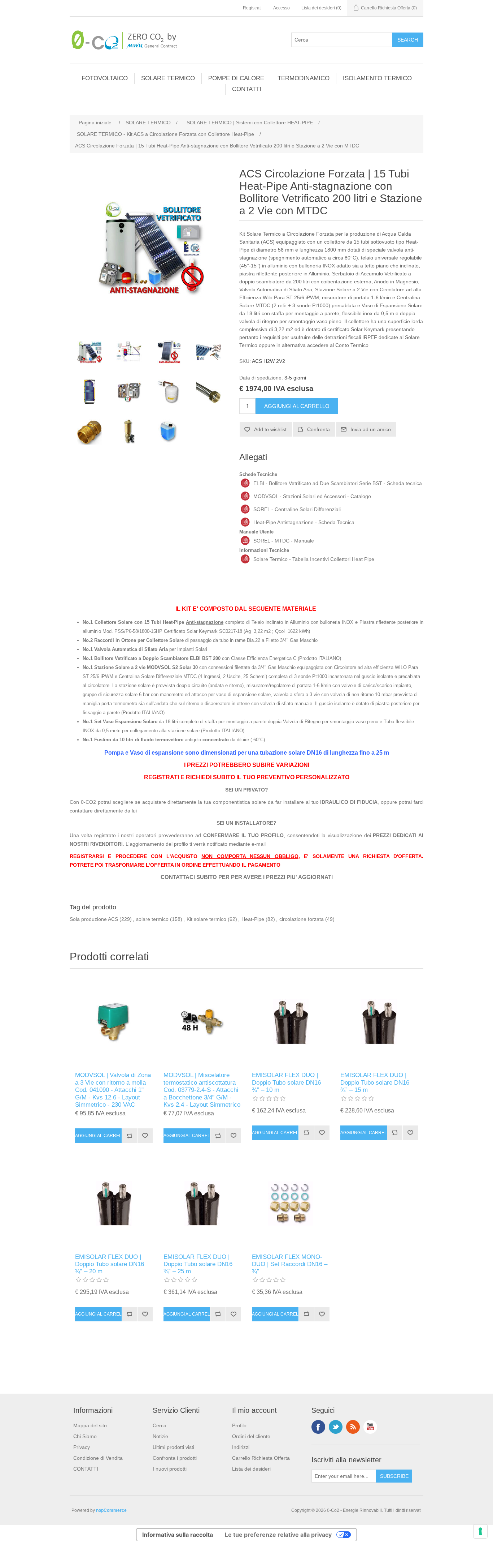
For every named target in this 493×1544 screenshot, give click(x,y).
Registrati (252, 7)
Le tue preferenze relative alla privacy (278, 1534)
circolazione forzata (301, 919)
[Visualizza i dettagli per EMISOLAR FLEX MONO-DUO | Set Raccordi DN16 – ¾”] (290, 1203)
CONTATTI (246, 89)
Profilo (239, 1425)
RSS (353, 1427)
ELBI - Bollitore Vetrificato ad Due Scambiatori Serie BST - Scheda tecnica (337, 483)
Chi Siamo (85, 1436)
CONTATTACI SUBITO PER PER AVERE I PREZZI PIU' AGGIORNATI (247, 877)
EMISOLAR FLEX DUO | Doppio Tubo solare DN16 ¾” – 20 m (109, 1264)
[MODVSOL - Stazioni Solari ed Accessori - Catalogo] (245, 496)
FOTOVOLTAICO (105, 78)
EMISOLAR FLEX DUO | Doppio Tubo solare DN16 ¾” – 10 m (286, 1082)
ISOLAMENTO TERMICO (377, 78)
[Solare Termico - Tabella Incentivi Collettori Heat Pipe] (245, 559)
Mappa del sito (90, 1425)
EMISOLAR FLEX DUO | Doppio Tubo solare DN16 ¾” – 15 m (374, 1082)
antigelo (156, 739)
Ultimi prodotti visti (173, 1447)
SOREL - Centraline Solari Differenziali (297, 509)
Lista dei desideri (251, 1469)
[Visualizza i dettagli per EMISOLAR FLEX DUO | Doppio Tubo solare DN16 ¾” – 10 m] (290, 1021)
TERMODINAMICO (304, 78)
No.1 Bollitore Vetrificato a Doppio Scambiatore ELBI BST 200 (152, 658)
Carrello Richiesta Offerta (261, 1458)
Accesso (281, 7)
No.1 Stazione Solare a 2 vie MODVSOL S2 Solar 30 (140, 667)
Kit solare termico (206, 919)
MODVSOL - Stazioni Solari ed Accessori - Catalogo (312, 496)
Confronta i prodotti (175, 1458)
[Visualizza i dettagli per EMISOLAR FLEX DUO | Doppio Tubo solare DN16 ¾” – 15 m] (379, 1021)
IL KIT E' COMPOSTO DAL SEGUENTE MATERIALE (245, 609)
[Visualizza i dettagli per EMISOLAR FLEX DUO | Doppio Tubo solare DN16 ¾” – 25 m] (202, 1203)
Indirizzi (240, 1447)
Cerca (159, 1425)
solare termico (152, 919)
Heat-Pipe (252, 919)
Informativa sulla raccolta (177, 1534)
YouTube (370, 1427)
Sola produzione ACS (94, 919)
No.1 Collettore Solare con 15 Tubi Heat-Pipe (153, 622)
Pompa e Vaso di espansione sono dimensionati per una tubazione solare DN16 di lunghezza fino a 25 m (246, 753)
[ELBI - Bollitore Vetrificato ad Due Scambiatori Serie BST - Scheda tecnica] (245, 483)
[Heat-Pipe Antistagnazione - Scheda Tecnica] (245, 522)
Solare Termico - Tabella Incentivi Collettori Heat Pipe (313, 559)
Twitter (336, 1427)
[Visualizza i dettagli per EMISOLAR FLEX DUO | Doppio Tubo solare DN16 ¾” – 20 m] (113, 1203)
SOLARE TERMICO (168, 78)
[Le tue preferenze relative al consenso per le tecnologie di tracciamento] (480, 1531)
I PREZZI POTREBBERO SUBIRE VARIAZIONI (246, 765)
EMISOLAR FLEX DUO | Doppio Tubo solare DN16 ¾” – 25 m (197, 1264)
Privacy (81, 1447)
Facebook (318, 1427)
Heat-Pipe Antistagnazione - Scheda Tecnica (303, 522)
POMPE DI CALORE (236, 78)
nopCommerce (111, 1510)
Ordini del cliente (251, 1436)
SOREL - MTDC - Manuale (283, 541)
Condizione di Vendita (98, 1458)
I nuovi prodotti (170, 1469)
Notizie (160, 1436)
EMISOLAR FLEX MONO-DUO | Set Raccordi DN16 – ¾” (289, 1264)
